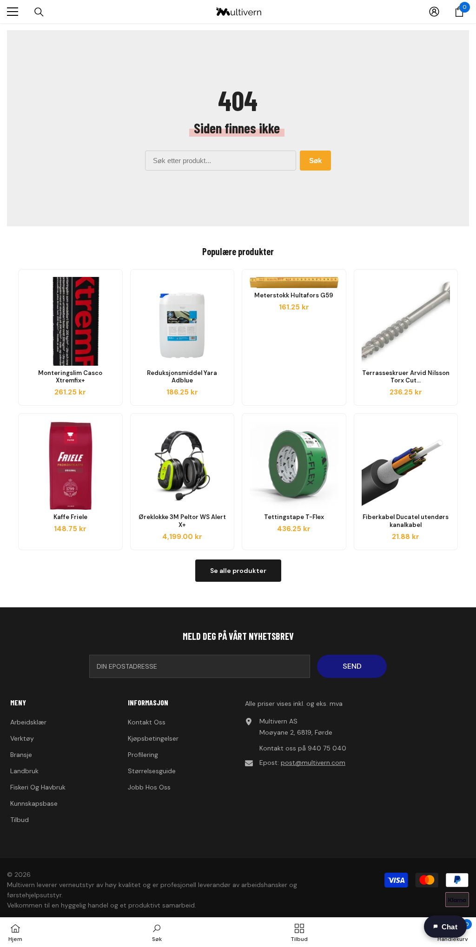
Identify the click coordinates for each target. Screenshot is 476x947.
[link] (157, 932)
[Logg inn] (434, 12)
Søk (315, 160)
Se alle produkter (238, 570)
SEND (352, 666)
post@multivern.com (313, 762)
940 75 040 (327, 748)
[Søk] (39, 12)
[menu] (12, 11)
